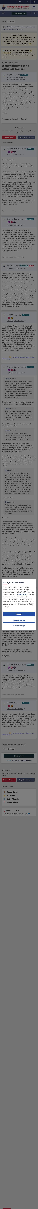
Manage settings (19, 626)
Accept (19, 614)
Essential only (19, 620)
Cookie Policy (22, 594)
